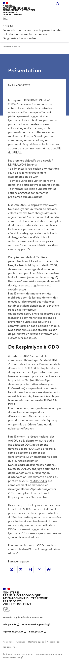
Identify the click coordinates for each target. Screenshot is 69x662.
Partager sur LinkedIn (30, 569)
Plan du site (8, 641)
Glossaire (20, 641)
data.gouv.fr (36, 631)
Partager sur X (20, 569)
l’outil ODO (37, 481)
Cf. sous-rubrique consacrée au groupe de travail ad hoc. (34, 535)
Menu (64, 4)
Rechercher (57, 4)
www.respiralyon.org (41, 277)
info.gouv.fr (9, 624)
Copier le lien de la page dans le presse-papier (49, 569)
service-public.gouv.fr (34, 624)
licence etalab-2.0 (11, 657)
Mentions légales (36, 641)
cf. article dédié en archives (39, 225)
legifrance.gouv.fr (13, 631)
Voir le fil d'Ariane (11, 46)
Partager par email (39, 569)
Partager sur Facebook (11, 569)
